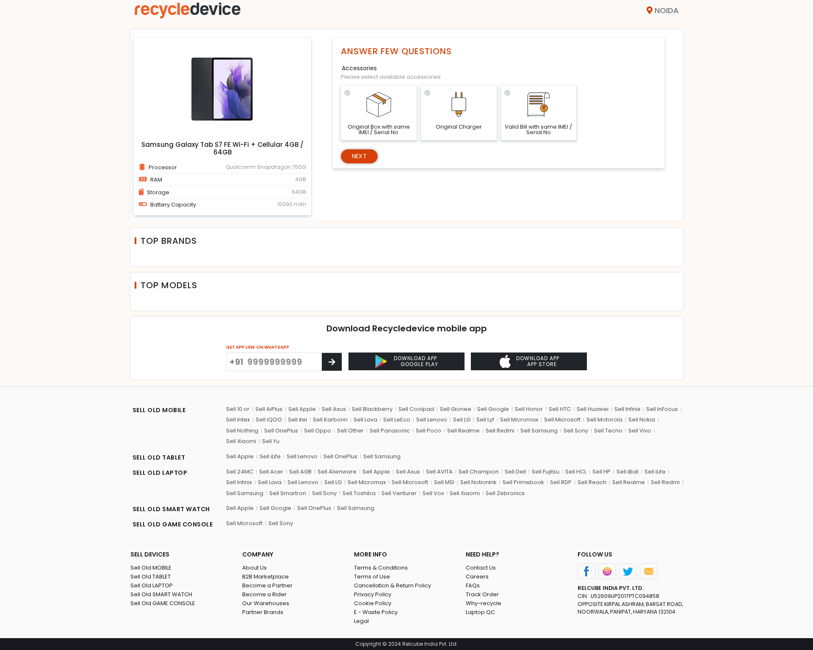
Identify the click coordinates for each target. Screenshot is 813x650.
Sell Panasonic (390, 431)
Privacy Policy (372, 594)
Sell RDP (561, 482)
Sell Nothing (242, 431)
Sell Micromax (519, 420)
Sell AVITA (439, 472)
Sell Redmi (500, 431)
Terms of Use (372, 577)
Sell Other (350, 431)
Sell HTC (560, 409)
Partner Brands (262, 612)
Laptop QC (480, 612)
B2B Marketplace (265, 577)
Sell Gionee (455, 409)
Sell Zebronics (505, 493)
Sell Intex (238, 420)
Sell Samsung (539, 431)
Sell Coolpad (416, 409)
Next (359, 156)
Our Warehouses (265, 603)
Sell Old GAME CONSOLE (162, 603)
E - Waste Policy (376, 612)
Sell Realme (463, 431)
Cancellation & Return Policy (392, 585)
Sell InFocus (662, 409)
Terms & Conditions (381, 568)
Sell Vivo (639, 431)
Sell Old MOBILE (150, 568)
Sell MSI (444, 482)
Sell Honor (529, 409)
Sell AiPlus (268, 409)
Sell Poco (428, 431)
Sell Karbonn (330, 420)
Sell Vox (433, 493)
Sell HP (601, 472)
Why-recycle (483, 603)
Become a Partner (267, 585)
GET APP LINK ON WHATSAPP (257, 347)
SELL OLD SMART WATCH (171, 509)
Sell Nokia (641, 420)
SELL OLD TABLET (159, 457)
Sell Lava (365, 420)
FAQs (473, 585)
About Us (254, 568)
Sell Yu (270, 441)
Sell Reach (592, 482)
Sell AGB (300, 472)
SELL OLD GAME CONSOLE (173, 524)
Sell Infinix (627, 409)
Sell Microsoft (562, 420)
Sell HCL (575, 472)
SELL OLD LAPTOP (160, 472)
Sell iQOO (269, 420)
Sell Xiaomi (241, 441)
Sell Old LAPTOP (151, 585)
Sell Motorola (604, 420)
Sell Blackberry (372, 409)
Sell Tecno (608, 431)
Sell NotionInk (478, 482)
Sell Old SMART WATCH (161, 594)
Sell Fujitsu (545, 472)
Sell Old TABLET (150, 577)
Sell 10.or (237, 409)
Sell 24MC (239, 472)
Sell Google (493, 409)
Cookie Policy (372, 603)
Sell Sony (576, 431)
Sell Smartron (287, 493)
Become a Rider (264, 594)
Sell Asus (334, 409)
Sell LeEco (396, 420)
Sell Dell (515, 472)
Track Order (482, 594)
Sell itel (297, 420)
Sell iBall (628, 472)
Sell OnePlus (281, 431)
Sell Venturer (399, 493)
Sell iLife (270, 456)
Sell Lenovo (431, 420)
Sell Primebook (523, 482)
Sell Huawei (592, 409)
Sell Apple (302, 409)
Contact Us (481, 568)
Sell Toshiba (359, 493)
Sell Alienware (337, 472)
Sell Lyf (485, 420)
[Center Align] (332, 362)
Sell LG (461, 420)
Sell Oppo (317, 431)
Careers (477, 577)
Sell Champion (479, 472)
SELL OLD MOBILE (159, 410)
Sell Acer (271, 472)
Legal (361, 621)
